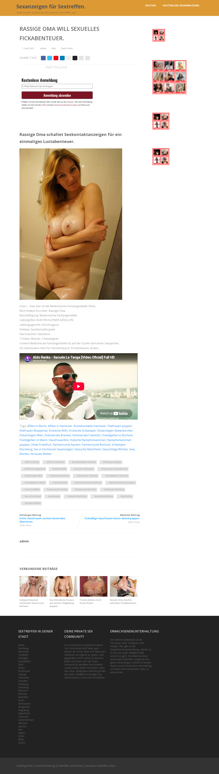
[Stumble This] (68, 58)
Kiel (20, 729)
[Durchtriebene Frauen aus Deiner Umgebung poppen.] (63, 595)
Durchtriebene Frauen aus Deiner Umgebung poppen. (62, 603)
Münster (23, 723)
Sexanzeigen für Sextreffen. (50, 6)
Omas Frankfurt (41, 444)
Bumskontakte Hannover (90, 426)
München (23, 651)
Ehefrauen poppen (120, 426)
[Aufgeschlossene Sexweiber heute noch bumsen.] (33, 595)
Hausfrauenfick (58, 440)
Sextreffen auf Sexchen (70, 765)
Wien (21, 739)
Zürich (21, 742)
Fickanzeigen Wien (31, 435)
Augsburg (23, 710)
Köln (20, 664)
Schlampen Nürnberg (114, 489)
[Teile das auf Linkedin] (62, 58)
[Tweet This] (49, 58)
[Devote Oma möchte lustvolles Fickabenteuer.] (124, 595)
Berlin (21, 645)
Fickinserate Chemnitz (86, 435)
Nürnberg (23, 687)
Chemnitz (23, 716)
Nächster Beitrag (112, 516)
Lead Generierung (45, 765)
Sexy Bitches (126, 496)
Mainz (21, 732)
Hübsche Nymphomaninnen (88, 440)
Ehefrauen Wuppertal (33, 430)
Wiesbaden (24, 703)
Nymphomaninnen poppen (122, 482)
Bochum (23, 690)
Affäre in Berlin (37, 426)
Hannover (23, 677)
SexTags (150, 5)
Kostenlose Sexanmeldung (181, 5)
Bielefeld (23, 697)
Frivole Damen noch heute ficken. (90, 601)
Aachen (22, 726)
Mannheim (24, 713)
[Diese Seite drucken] (87, 58)
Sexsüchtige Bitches (115, 449)
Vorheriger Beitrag (42, 518)
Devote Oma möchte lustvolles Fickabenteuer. (123, 601)
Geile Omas (67, 48)
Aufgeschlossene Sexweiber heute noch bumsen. (32, 603)
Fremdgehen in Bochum (117, 435)
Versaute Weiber (41, 454)
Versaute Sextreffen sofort (100, 765)
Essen (21, 667)
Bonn (21, 700)
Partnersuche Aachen (66, 444)
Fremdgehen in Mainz (33, 440)
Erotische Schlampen (82, 430)
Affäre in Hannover (60, 426)
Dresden (23, 680)
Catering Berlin (24, 765)
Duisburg (23, 684)
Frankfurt (23, 654)
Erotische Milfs (58, 430)
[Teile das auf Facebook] (43, 58)
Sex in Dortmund (44, 449)
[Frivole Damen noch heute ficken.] (93, 595)
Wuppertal (24, 706)
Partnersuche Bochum (96, 444)
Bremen (22, 693)
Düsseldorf (24, 661)
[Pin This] (56, 58)
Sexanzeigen (65, 449)
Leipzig (22, 674)
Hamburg (23, 648)
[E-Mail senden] (81, 58)
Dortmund (24, 671)
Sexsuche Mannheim (87, 449)
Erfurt (21, 736)
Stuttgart (23, 658)
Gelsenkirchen (26, 719)
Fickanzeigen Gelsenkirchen (115, 430)
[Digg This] (75, 58)
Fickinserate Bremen (58, 435)
